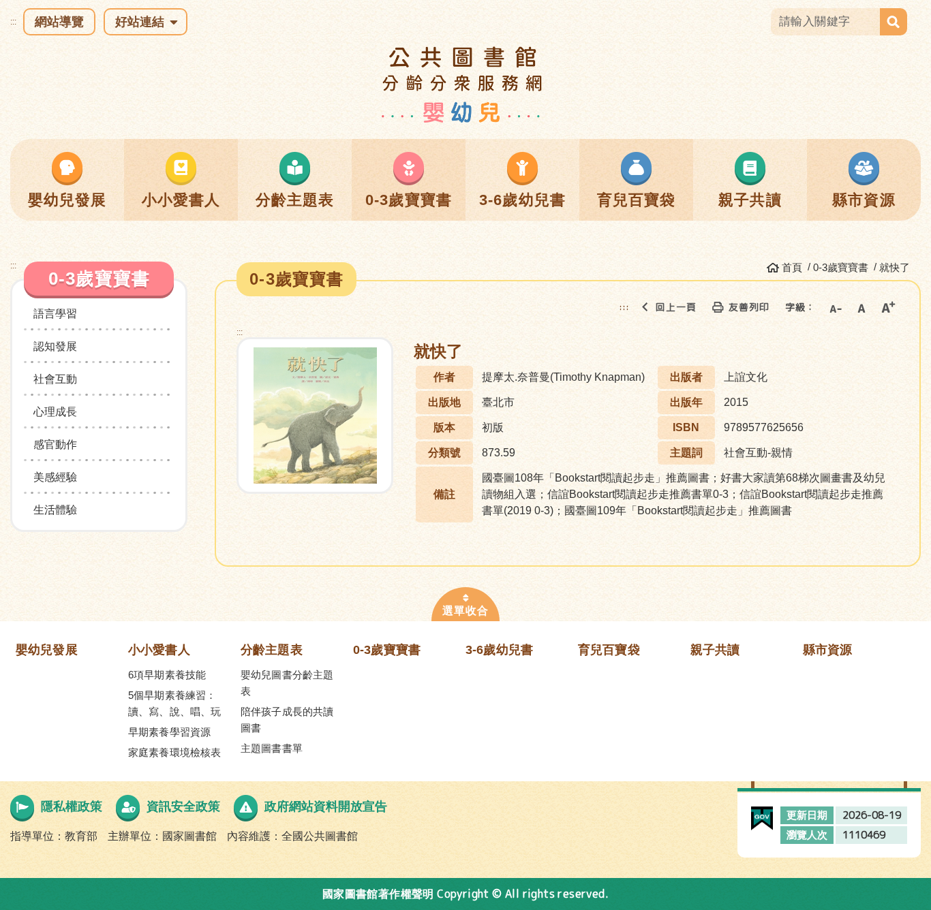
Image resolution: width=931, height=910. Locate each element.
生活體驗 (55, 510)
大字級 (888, 307)
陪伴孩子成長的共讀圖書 (287, 720)
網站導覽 (59, 22)
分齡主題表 (272, 650)
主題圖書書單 (272, 748)
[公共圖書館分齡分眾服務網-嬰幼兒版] (466, 84)
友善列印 (749, 306)
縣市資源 (828, 650)
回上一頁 (676, 306)
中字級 (861, 307)
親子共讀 (715, 650)
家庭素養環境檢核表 (174, 752)
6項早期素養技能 (167, 674)
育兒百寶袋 (609, 650)
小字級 (835, 307)
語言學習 (55, 313)
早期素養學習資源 (169, 732)
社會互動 (55, 379)
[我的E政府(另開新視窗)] (762, 814)
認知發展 (55, 346)
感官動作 (55, 444)
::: (13, 22)
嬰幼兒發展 (47, 650)
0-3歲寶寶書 (387, 650)
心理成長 (55, 412)
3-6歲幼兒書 (499, 650)
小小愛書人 (159, 650)
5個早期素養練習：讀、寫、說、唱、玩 (174, 703)
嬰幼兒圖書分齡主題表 (287, 683)
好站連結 (139, 22)
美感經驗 (55, 477)
